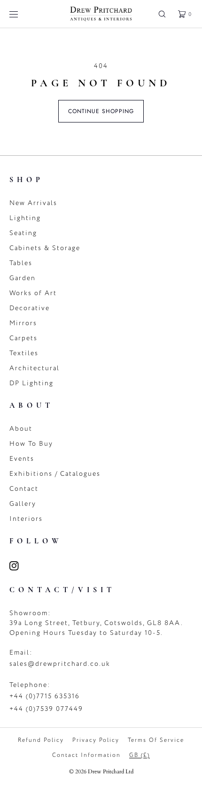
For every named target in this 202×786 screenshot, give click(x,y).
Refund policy (41, 740)
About (20, 428)
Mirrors (23, 323)
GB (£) (139, 755)
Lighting (25, 218)
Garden (22, 278)
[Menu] (20, 14)
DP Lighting (31, 383)
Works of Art (33, 293)
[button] (162, 14)
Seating (23, 233)
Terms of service (156, 740)
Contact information (86, 755)
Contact (24, 488)
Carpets (23, 338)
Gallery (22, 503)
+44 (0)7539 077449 (46, 708)
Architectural (34, 368)
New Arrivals (33, 202)
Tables (20, 263)
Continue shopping (101, 111)
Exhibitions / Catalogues (55, 473)
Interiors (26, 518)
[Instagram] (19, 566)
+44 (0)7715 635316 (44, 696)
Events (21, 458)
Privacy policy (95, 740)
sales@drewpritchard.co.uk (59, 663)
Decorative (29, 308)
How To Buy (31, 443)
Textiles (24, 353)
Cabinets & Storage (44, 248)
